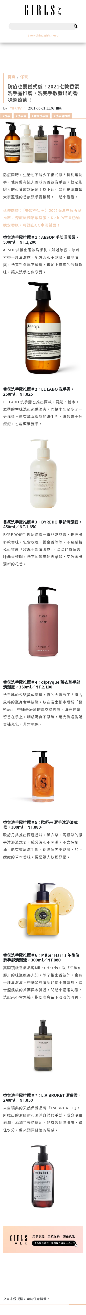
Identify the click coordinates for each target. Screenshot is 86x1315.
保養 (24, 77)
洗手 (7, 116)
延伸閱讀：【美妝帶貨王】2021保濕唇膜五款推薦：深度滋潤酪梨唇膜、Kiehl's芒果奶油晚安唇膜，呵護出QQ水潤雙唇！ (42, 218)
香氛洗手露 (41, 116)
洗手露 (22, 116)
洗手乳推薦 (63, 116)
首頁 (11, 77)
